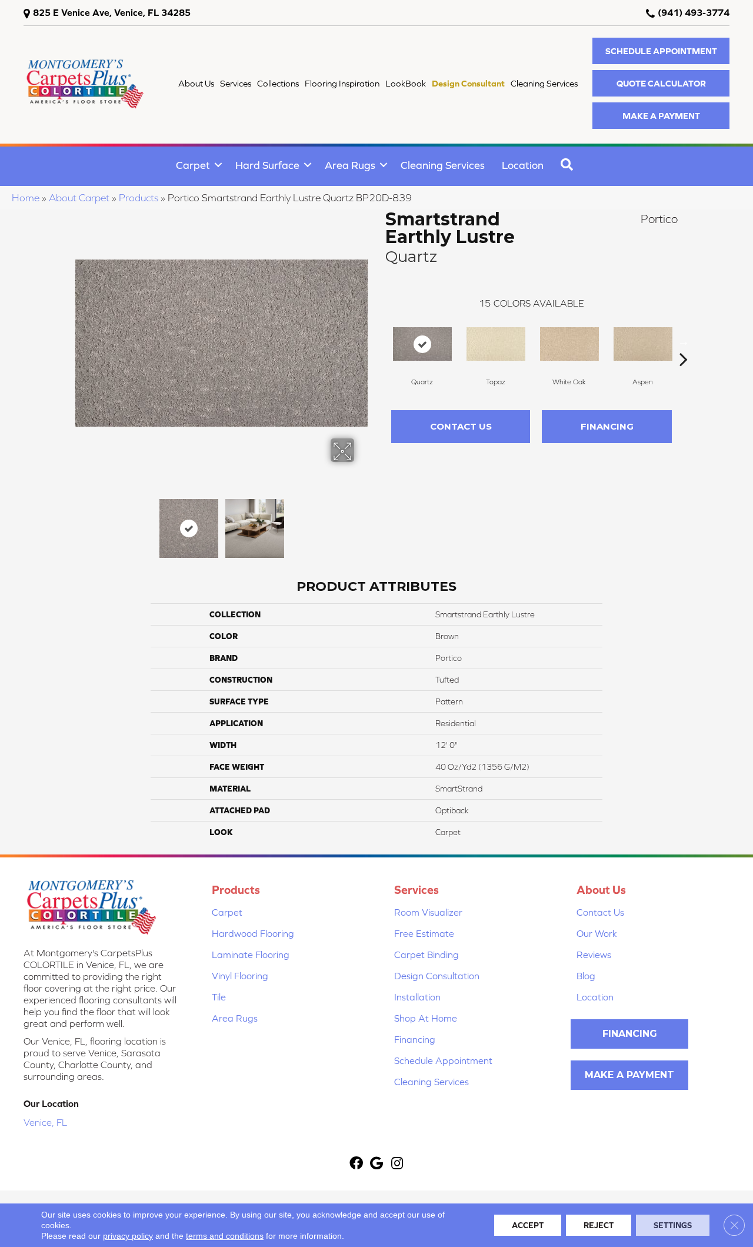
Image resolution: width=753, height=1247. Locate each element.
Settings (673, 1225)
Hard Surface (267, 165)
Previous (81, 522)
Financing (607, 426)
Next (362, 522)
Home (25, 198)
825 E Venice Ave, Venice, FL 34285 (112, 12)
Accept (528, 1225)
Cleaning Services (443, 165)
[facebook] (356, 1164)
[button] (660, 51)
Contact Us (461, 426)
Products (138, 198)
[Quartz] (422, 344)
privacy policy (128, 1236)
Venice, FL (45, 1122)
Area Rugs (350, 165)
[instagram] (397, 1164)
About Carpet (79, 198)
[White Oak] (569, 344)
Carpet (193, 165)
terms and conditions (225, 1236)
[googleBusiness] (376, 1164)
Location (523, 165)
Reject (599, 1225)
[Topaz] (496, 344)
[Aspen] (643, 344)
